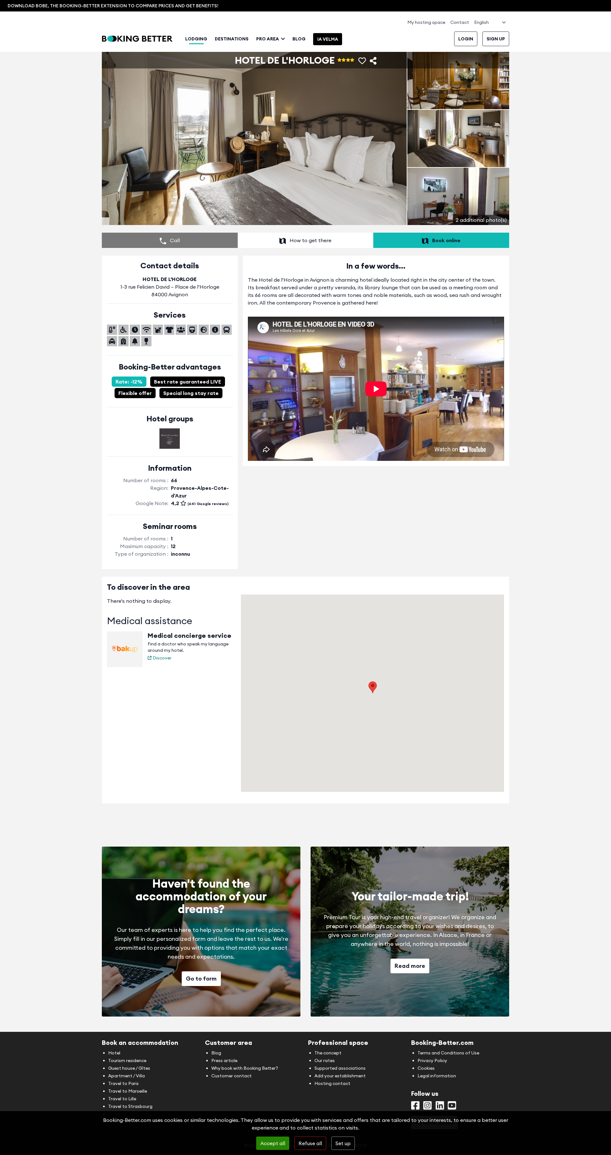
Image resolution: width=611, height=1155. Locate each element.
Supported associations (340, 1068)
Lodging (196, 39)
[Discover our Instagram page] (427, 1107)
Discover (162, 658)
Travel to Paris (123, 1083)
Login (465, 39)
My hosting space (426, 22)
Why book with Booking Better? (244, 1068)
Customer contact (231, 1076)
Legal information (437, 1076)
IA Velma (327, 39)
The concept (327, 1053)
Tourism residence (127, 1060)
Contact (459, 22)
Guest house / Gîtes (129, 1068)
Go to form (201, 978)
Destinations (232, 39)
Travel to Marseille (127, 1091)
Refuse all (310, 1143)
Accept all (272, 1143)
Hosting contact (332, 1083)
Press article (224, 1060)
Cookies (426, 1068)
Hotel (114, 1053)
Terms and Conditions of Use (448, 1053)
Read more (410, 965)
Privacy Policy (432, 1060)
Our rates (324, 1060)
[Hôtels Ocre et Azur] (169, 438)
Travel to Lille (122, 1099)
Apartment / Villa (126, 1076)
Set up (343, 1143)
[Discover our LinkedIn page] (440, 1107)
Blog (299, 39)
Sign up (496, 39)
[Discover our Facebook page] (415, 1107)
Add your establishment (340, 1076)
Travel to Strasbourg (130, 1106)
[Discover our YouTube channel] (452, 1107)
